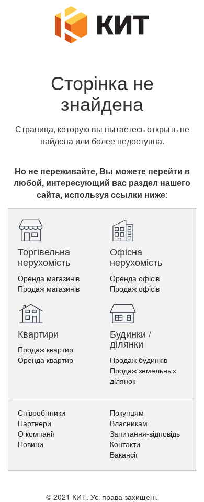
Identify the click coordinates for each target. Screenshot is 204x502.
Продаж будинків (138, 359)
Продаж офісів (135, 288)
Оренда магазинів (49, 278)
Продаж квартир (45, 349)
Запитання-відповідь (145, 433)
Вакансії (124, 454)
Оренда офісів (135, 278)
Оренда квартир (45, 359)
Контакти (125, 444)
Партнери (34, 423)
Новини (30, 444)
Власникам (129, 423)
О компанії (36, 433)
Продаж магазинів (49, 288)
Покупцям (127, 412)
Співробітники (41, 412)
